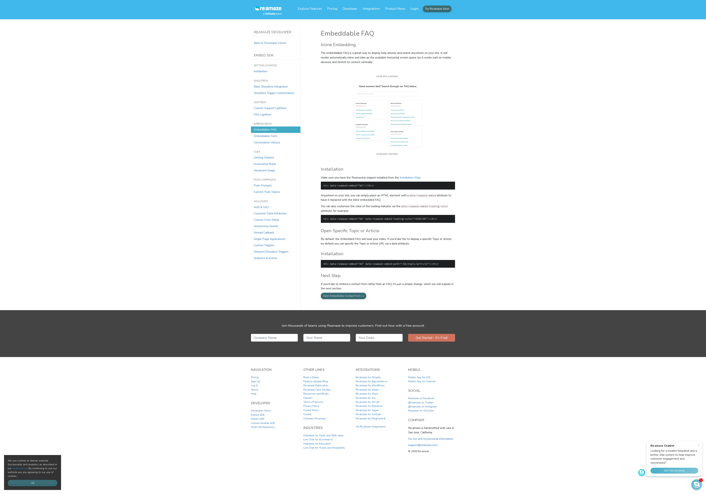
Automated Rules (265, 164)
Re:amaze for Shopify (368, 377)
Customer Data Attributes (270, 213)
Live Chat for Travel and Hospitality (324, 448)
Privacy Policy (311, 406)
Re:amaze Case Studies (317, 389)
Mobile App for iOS (419, 377)
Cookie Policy (311, 410)
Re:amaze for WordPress (370, 385)
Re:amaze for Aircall (367, 402)
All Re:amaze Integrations (371, 426)
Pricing (332, 9)
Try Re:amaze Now (437, 9)
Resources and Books (316, 393)
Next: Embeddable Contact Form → (343, 296)
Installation (261, 71)
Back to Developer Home (270, 43)
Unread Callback (264, 232)
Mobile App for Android (421, 381)
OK (32, 483)
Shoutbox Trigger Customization (274, 93)
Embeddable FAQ (265, 129)
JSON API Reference (263, 427)
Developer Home (261, 410)
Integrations (371, 9)
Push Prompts (263, 185)
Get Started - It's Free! (432, 338)
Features (310, 9)
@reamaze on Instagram (422, 406)
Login (414, 9)
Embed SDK (258, 415)
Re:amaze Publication (315, 385)
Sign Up (255, 381)
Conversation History (267, 142)
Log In (254, 385)
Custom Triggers (264, 245)
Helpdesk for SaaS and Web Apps (323, 435)
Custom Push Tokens (267, 192)
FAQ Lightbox (262, 114)
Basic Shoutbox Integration (271, 86)
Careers (308, 398)
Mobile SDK (257, 419)
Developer (350, 9)
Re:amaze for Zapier (367, 410)
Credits (307, 414)
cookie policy (19, 468)
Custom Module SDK (263, 423)
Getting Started (264, 157)
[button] (696, 484)
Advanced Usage (264, 170)
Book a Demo (311, 377)
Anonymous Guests (266, 226)
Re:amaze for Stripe (367, 389)
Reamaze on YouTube (421, 410)
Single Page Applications (269, 239)
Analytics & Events (265, 258)
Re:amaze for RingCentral (371, 418)
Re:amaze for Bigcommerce (371, 381)
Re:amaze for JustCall (368, 414)
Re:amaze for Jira (365, 398)
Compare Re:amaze (314, 418)
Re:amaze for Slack (367, 393)
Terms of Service (313, 402)
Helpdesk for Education (317, 443)
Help (253, 393)
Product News (395, 9)
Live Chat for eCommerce (318, 439)
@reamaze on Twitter (421, 402)
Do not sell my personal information (430, 439)
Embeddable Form (265, 136)
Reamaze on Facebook (421, 398)
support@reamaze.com (422, 445)
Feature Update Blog (315, 381)
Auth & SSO (261, 207)
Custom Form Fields (266, 220)
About (254, 389)
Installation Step (410, 177)
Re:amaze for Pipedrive (369, 406)
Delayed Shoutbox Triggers (271, 252)
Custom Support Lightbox (270, 108)
